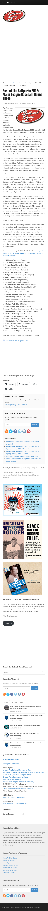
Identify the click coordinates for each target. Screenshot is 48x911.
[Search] (43, 672)
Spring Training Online (10, 858)
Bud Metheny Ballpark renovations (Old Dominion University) (23, 772)
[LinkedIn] (20, 431)
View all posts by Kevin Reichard (17, 405)
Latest (6, 702)
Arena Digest (7, 863)
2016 (6, 468)
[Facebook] (15, 431)
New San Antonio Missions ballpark (15, 804)
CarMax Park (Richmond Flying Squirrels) (17, 775)
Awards (29, 103)
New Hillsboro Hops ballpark (12, 779)
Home (15, 83)
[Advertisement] (24, 50)
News (33, 103)
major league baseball (35, 468)
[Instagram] (24, 431)
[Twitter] (11, 431)
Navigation (11, 2)
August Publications (9, 860)
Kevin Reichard (9, 103)
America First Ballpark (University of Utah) (17, 770)
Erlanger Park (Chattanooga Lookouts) (15, 777)
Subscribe (8, 623)
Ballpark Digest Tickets (10, 868)
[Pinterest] (29, 431)
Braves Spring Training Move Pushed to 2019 (18, 472)
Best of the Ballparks (17, 468)
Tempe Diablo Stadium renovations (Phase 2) (18, 788)
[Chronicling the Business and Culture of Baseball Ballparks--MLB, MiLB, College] (14, 21)
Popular (14, 702)
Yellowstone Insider (9, 872)
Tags (21, 702)
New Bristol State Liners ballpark (14, 797)
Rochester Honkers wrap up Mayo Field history (25, 725)
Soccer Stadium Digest (10, 870)
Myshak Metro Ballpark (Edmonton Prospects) (18, 781)
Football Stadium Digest (10, 865)
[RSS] (7, 431)
